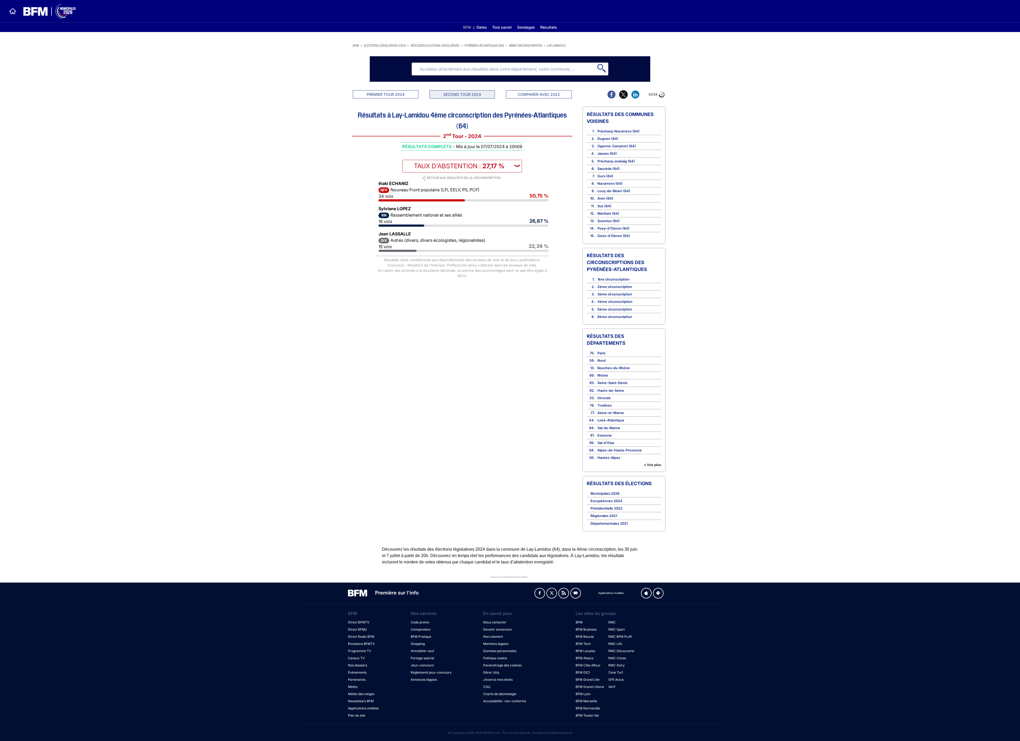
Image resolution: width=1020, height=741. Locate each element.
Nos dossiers (357, 665)
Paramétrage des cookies (502, 665)
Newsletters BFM (361, 701)
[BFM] (12, 11)
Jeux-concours (422, 665)
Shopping (418, 644)
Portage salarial (422, 658)
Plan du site (356, 715)
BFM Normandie (588, 708)
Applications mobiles (363, 708)
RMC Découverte (621, 651)
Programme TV (359, 651)
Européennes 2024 (606, 501)
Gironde (604, 398)
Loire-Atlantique (610, 420)
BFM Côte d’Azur (588, 665)
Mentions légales (495, 644)
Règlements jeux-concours (431, 672)
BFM (467, 27)
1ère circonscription (613, 279)
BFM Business (586, 629)
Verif (611, 687)
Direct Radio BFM (361, 637)
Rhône (602, 375)
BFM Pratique (421, 637)
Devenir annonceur (497, 629)
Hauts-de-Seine (610, 391)
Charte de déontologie (499, 694)
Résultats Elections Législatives (435, 45)
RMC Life (615, 644)
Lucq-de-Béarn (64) (613, 191)
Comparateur (421, 629)
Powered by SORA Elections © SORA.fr (509, 577)
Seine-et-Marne (610, 413)
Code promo (420, 622)
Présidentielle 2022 (606, 508)
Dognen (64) (607, 139)
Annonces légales (424, 680)
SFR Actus (616, 680)
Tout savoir (502, 27)
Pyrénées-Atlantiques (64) (484, 45)
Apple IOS (646, 593)
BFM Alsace (584, 658)
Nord (601, 361)
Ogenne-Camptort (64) (616, 146)
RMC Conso (617, 658)
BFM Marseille (586, 701)
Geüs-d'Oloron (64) (613, 236)
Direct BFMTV (358, 622)
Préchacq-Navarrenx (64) (618, 131)
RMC (612, 622)
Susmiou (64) (608, 221)
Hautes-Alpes (608, 458)
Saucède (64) (608, 169)
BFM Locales (585, 651)
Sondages (526, 27)
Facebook (539, 593)
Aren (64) (605, 198)
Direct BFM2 (357, 629)
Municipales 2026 (604, 494)
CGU (486, 687)
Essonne (604, 435)
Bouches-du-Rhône (613, 368)
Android (658, 593)
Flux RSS (563, 593)
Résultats (548, 27)
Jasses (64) (607, 154)
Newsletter (575, 593)
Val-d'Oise (605, 443)
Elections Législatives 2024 (385, 45)
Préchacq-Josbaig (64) (616, 161)
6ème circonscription (614, 317)
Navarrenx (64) (610, 184)
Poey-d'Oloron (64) (613, 228)
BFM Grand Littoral (590, 687)
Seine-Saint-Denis (612, 383)
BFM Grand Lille (588, 680)
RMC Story (616, 665)
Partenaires (357, 680)
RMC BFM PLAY (620, 637)
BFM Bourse (585, 637)
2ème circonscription (614, 287)
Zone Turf (615, 672)
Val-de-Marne (608, 428)
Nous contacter (494, 622)
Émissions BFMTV (361, 644)
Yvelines (604, 405)
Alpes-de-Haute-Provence (619, 450)
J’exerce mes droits (498, 680)
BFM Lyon (583, 694)
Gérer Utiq (491, 672)
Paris (601, 353)
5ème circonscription (614, 309)
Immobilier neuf (422, 651)
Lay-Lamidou (556, 45)
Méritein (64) (608, 214)
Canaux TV (356, 658)
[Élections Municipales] (46, 11)
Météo (353, 687)
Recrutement (493, 637)
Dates (482, 27)
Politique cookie (495, 658)
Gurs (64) (605, 176)
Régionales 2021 (603, 516)
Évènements (357, 672)
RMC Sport (616, 629)
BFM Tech (583, 644)
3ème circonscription (614, 294)
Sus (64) (604, 206)
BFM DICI (583, 672)
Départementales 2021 (609, 523)
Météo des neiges (361, 694)
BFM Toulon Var (587, 715)
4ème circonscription (525, 45)
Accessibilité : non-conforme (504, 701)
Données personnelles (499, 651)
